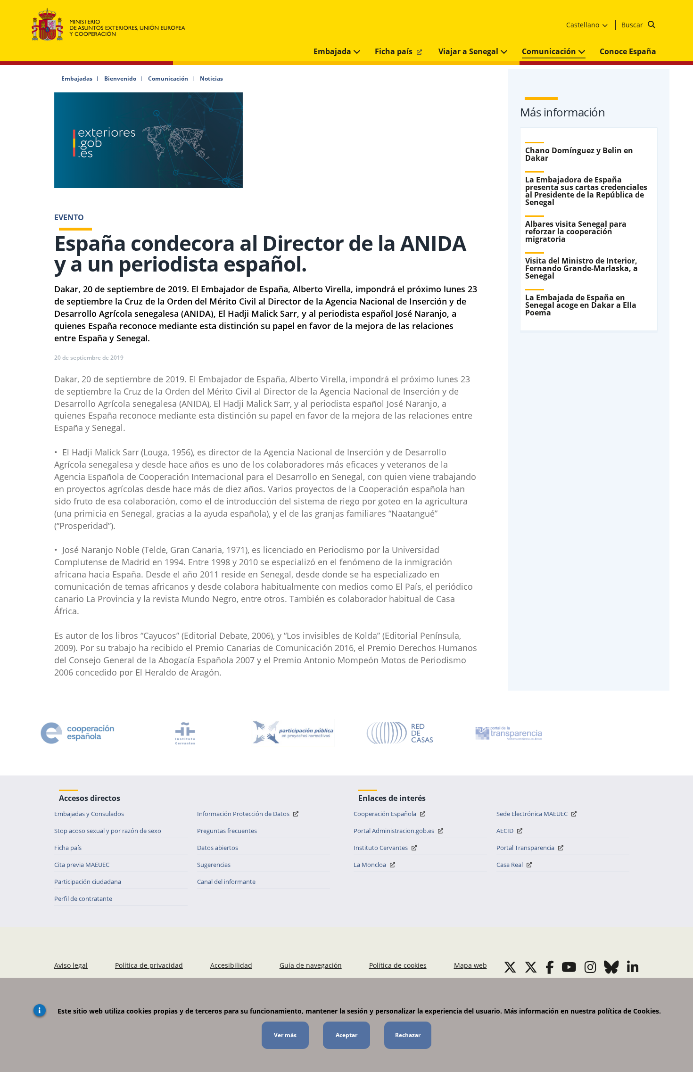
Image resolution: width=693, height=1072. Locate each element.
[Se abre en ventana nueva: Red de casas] (400, 733)
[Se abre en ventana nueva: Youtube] (569, 967)
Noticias (211, 78)
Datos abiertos (217, 847)
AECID (505, 830)
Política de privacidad (149, 965)
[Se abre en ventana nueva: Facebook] (549, 967)
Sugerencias (214, 864)
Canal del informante (226, 881)
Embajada (333, 51)
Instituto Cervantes (381, 847)
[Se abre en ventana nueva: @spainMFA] (530, 967)
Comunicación (550, 51)
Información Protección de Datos (244, 813)
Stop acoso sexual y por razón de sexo (107, 830)
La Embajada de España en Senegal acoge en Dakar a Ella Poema (580, 305)
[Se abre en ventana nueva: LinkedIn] (633, 967)
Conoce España (628, 51)
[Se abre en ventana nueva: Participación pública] (293, 733)
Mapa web (470, 965)
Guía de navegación (311, 965)
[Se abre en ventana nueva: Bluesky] (611, 967)
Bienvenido (120, 78)
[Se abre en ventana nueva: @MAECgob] (510, 967)
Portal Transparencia (526, 847)
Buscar (633, 24)
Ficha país (394, 51)
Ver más (285, 1035)
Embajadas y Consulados (89, 813)
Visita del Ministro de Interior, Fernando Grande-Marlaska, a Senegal (581, 268)
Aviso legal (71, 965)
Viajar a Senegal (469, 51)
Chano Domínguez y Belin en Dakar (579, 154)
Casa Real (510, 864)
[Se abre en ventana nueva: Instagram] (590, 967)
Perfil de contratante (83, 898)
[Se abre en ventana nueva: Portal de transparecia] (508, 733)
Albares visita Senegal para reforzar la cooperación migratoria (576, 231)
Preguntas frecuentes (227, 830)
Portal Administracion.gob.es (395, 830)
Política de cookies (398, 965)
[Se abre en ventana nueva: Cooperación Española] (77, 733)
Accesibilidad (231, 965)
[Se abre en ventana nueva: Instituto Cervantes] (185, 733)
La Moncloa (371, 864)
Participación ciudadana (87, 881)
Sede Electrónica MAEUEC (532, 813)
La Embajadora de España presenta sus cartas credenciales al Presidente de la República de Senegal (586, 190)
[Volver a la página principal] (113, 25)
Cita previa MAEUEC (81, 864)
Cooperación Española (386, 813)
